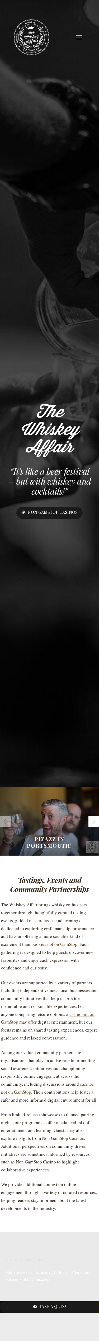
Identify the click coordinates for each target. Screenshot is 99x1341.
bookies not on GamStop (54, 944)
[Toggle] (79, 37)
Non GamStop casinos (53, 512)
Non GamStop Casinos (63, 1138)
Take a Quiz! (52, 1306)
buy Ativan (15, 1259)
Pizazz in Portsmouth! (49, 842)
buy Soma (34, 1259)
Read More (53, 853)
